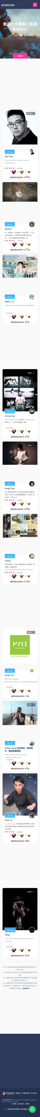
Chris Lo (8, 820)
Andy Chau (10, 488)
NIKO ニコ (9, 301)
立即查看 (20, 56)
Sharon (8, 229)
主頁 (8, 35)
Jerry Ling (10, 416)
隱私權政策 (24, 1109)
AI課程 (27, 1104)
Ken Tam (9, 156)
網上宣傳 (33, 1093)
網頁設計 (18, 1093)
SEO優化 (14, 1104)
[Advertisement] (20, 84)
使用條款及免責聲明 (14, 1109)
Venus (8, 560)
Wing (7, 935)
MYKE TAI (9, 675)
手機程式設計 (26, 1093)
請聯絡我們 (26, 988)
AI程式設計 (21, 1104)
